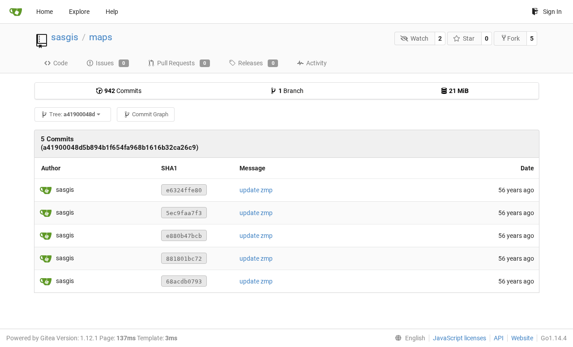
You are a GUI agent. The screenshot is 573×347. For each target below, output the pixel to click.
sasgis (64, 37)
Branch (291, 90)
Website (522, 338)
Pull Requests (181, 63)
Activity (316, 63)
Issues (110, 63)
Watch (419, 38)
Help (112, 11)
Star (469, 38)
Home (44, 11)
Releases (256, 63)
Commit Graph (150, 114)
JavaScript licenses (459, 338)
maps (100, 37)
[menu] (408, 338)
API (499, 338)
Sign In (552, 11)
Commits (122, 90)
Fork (513, 38)
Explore (79, 11)
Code (60, 63)
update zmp (256, 190)
